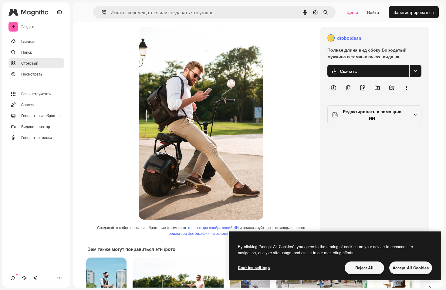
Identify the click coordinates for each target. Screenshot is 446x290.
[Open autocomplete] (101, 12)
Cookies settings (254, 267)
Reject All (364, 268)
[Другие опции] (406, 88)
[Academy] (24, 278)
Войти (373, 12)
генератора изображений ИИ (213, 227)
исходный (179, 38)
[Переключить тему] (35, 278)
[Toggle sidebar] (59, 12)
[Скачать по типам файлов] (415, 71)
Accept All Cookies (411, 268)
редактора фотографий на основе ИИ (201, 233)
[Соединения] (13, 278)
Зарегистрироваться (414, 12)
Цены (352, 12)
